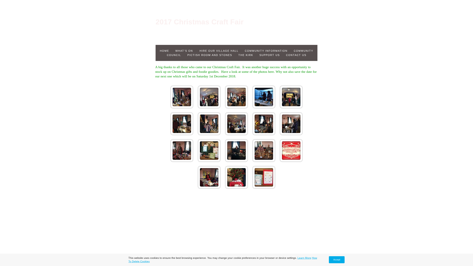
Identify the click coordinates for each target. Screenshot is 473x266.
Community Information (266, 50)
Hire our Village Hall (219, 50)
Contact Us (296, 55)
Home (164, 50)
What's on (184, 50)
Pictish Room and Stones (209, 55)
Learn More (304, 257)
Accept (336, 259)
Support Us (269, 55)
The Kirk (245, 55)
